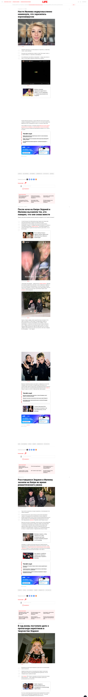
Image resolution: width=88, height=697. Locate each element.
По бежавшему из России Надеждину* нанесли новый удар (24, 201)
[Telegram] (32, 179)
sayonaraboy (28, 381)
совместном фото (43, 283)
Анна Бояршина (24, 426)
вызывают (23, 289)
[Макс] (29, 179)
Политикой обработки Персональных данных (36, 4)
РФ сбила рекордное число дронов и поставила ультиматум (48, 201)
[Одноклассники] (36, 179)
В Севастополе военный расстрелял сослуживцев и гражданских (35, 196)
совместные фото (34, 226)
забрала (47, 387)
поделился (32, 519)
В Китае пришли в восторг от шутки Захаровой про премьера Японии (24, 196)
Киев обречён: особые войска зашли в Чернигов (48, 196)
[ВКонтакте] (34, 179)
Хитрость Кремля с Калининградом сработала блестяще (23, 467)
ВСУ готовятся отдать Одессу (36, 470)
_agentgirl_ (22, 46)
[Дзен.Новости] (27, 179)
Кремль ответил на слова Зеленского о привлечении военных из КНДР (23, 651)
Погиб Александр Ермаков (35, 466)
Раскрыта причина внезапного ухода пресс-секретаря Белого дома (48, 651)
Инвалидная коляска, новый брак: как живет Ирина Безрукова (24, 646)
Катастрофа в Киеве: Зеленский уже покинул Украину (35, 201)
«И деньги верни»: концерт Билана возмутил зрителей (23, 471)
